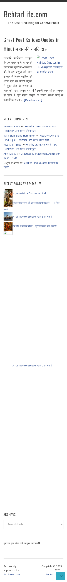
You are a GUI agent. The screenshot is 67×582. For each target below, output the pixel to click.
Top (60, 576)
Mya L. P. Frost (12, 144)
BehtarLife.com (26, 14)
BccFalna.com (12, 574)
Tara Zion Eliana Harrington (19, 135)
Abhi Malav (10, 153)
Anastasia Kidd (12, 126)
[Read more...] (33, 100)
